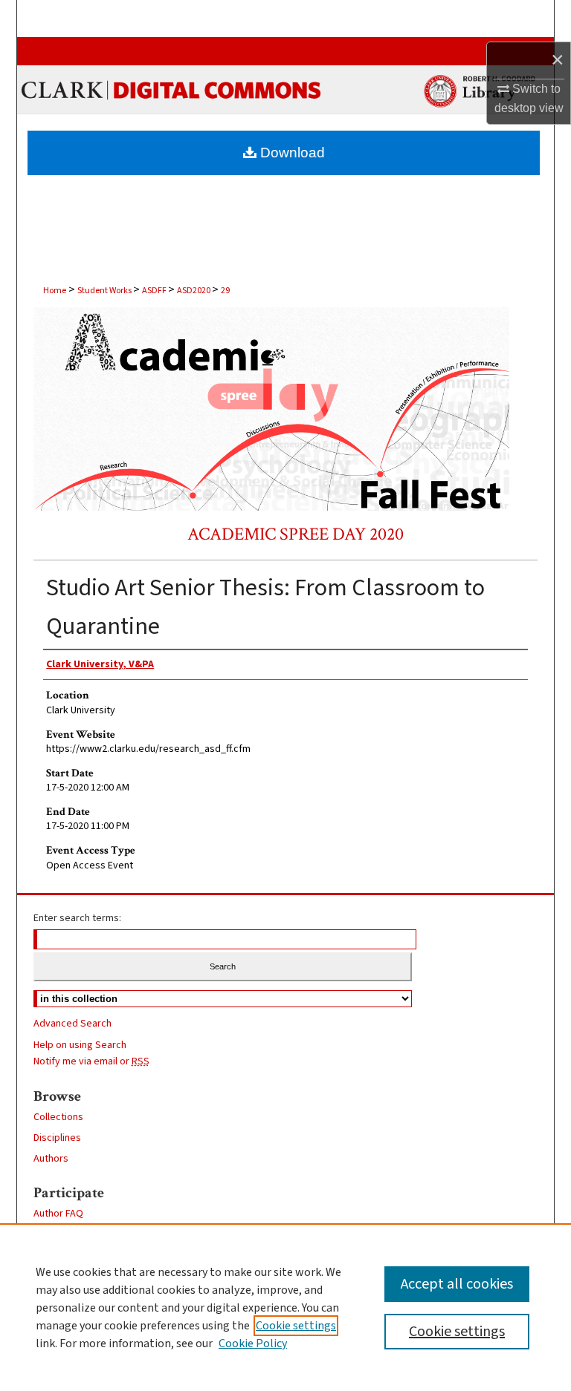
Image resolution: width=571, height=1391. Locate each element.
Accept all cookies (457, 1284)
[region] (285, 1307)
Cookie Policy (253, 1343)
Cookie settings (296, 1326)
